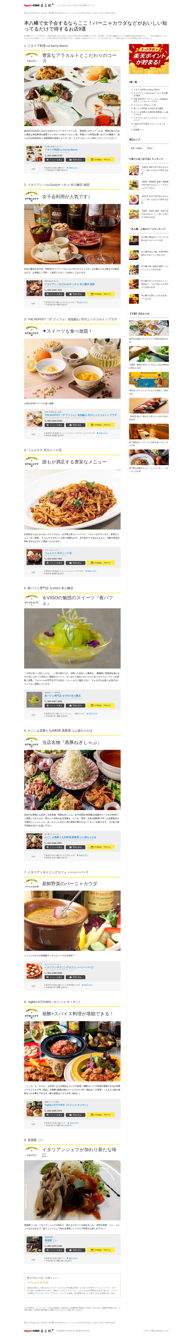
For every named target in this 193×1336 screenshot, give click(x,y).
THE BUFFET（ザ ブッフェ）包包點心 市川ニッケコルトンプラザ (151, 100)
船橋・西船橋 (136, 148)
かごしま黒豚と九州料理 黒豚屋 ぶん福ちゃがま (60, 730)
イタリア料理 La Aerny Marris (147, 90)
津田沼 (149, 148)
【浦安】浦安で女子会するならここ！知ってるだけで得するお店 (155, 170)
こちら (166, 1331)
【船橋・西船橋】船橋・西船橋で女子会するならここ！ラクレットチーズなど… (155, 185)
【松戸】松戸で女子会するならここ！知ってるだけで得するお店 (155, 199)
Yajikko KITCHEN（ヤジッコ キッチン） (55, 1002)
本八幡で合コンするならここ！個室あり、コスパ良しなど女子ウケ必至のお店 (155, 284)
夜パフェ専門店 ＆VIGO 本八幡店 (148, 108)
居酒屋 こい (139, 130)
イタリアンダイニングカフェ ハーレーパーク (58, 872)
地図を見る (73, 168)
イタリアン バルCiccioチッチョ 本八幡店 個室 (59, 184)
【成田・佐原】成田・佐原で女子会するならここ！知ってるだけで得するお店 (155, 214)
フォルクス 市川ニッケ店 (145, 105)
